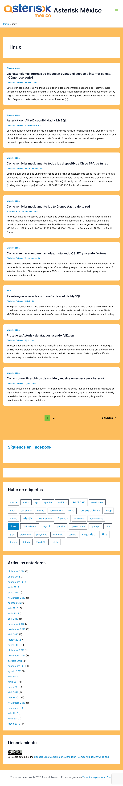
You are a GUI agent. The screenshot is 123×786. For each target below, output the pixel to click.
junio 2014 (13, 587)
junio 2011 (13, 681)
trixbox (13, 542)
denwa (13, 518)
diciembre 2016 (16, 571)
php (108, 526)
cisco (71, 510)
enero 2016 (14, 576)
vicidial (40, 542)
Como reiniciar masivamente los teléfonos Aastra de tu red (48, 206)
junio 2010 (13, 718)
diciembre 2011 (16, 650)
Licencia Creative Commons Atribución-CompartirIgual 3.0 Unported (71, 756)
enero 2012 (14, 645)
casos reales (56, 510)
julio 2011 (13, 676)
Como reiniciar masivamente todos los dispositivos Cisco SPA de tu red (57, 163)
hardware (79, 518)
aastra (13, 502)
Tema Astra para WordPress (97, 777)
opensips (60, 526)
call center (26, 510)
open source (78, 526)
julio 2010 (13, 713)
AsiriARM (61, 502)
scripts (72, 534)
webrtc (54, 542)
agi (36, 502)
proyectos (41, 534)
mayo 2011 (14, 687)
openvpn (95, 526)
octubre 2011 (15, 660)
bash (12, 510)
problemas (25, 534)
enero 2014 (14, 592)
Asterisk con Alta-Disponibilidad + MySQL (36, 120)
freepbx (63, 518)
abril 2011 (13, 692)
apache (48, 502)
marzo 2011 (14, 697)
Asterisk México (78, 10)
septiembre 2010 (17, 708)
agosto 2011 (14, 671)
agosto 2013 (15, 603)
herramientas (96, 518)
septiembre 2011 (17, 666)
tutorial (26, 542)
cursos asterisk (90, 510)
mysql (46, 526)
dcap (109, 510)
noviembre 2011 (16, 655)
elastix (27, 518)
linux (9, 290)
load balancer (29, 526)
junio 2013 (13, 613)
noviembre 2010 (16, 702)
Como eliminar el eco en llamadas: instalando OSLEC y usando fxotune (57, 253)
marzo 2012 (14, 639)
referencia (58, 534)
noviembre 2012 (16, 629)
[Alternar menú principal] (116, 10)
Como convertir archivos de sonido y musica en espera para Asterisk (55, 378)
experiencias (45, 518)
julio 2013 (13, 608)
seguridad (88, 534)
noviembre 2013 (16, 597)
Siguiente (109, 417)
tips (104, 534)
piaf (12, 534)
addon (26, 502)
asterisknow (97, 502)
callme (40, 510)
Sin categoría (13, 68)
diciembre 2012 (16, 624)
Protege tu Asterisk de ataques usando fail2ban (40, 335)
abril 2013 (13, 618)
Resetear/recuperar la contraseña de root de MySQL (44, 296)
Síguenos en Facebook (29, 447)
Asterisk (79, 502)
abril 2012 (13, 634)
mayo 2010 (14, 723)
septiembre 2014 (17, 582)
